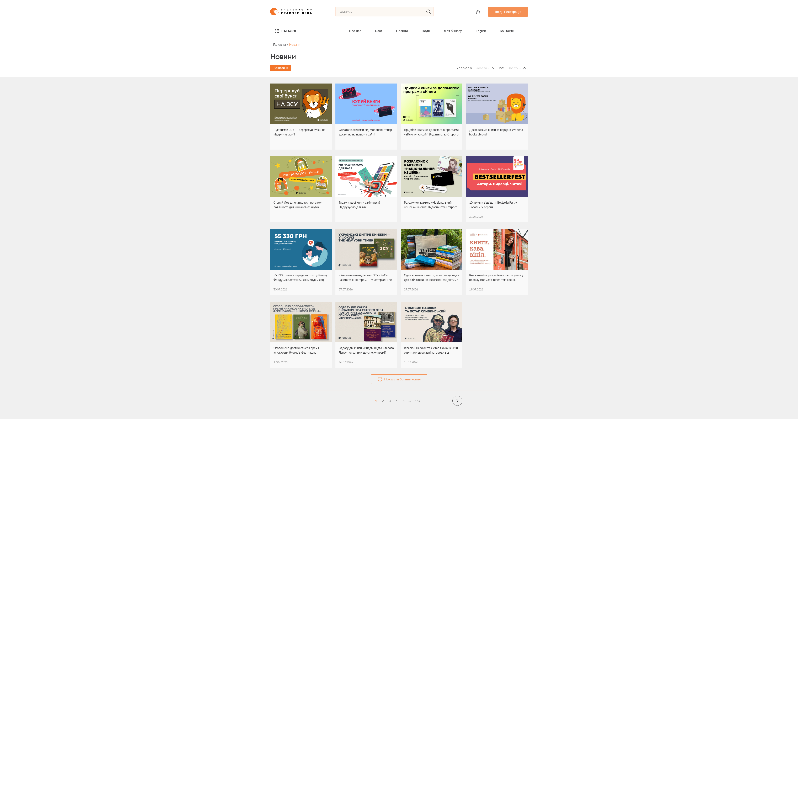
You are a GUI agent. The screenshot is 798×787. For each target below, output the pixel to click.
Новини (402, 31)
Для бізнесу (453, 31)
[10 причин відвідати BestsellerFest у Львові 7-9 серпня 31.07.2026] (497, 176)
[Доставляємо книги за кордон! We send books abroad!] (497, 104)
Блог (378, 31)
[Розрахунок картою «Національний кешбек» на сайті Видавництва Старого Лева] (431, 176)
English (481, 31)
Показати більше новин (402, 379)
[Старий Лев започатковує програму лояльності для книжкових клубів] (301, 176)
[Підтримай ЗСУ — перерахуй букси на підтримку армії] (301, 104)
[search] (428, 11)
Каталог (289, 31)
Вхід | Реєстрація (508, 12)
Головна (279, 45)
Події (426, 31)
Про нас (355, 31)
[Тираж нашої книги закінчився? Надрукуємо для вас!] (366, 176)
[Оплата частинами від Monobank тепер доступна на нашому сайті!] (366, 104)
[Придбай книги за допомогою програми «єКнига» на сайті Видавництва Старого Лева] (431, 104)
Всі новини (280, 68)
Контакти (507, 31)
